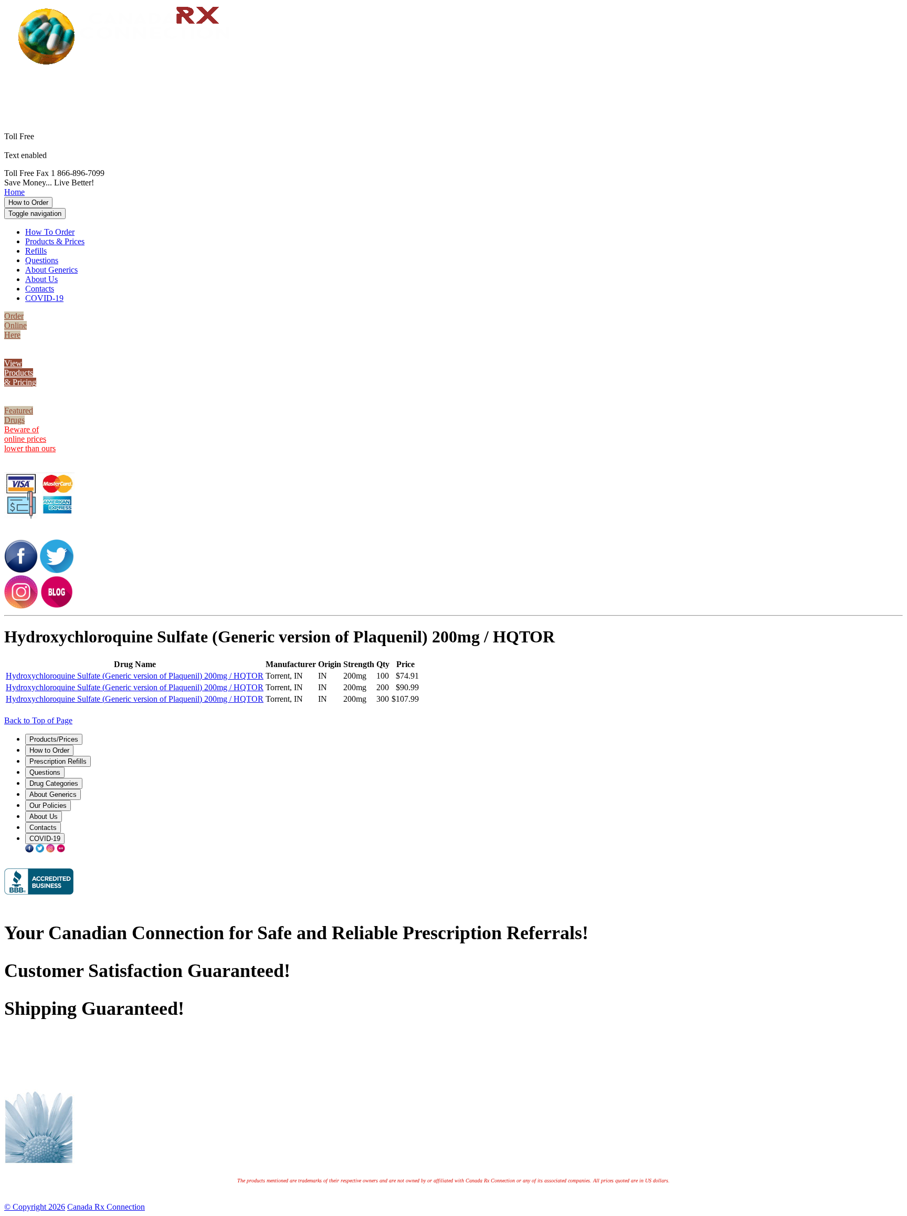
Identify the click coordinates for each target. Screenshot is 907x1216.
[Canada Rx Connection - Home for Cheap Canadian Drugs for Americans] (128, 63)
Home (14, 192)
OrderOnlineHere (15, 325)
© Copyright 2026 (34, 1206)
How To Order (50, 231)
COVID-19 (44, 298)
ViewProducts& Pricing (20, 373)
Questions (41, 260)
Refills (36, 250)
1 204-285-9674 (75, 155)
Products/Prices (53, 739)
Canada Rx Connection (106, 1206)
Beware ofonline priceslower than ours (30, 439)
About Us (41, 279)
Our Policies (48, 805)
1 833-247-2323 (470, 91)
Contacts (39, 288)
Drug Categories (53, 783)
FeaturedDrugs (18, 415)
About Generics (51, 269)
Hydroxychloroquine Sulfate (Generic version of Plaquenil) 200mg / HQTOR (134, 675)
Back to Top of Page (38, 720)
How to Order (28, 202)
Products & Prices (55, 241)
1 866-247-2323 (470, 81)
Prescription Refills (58, 761)
